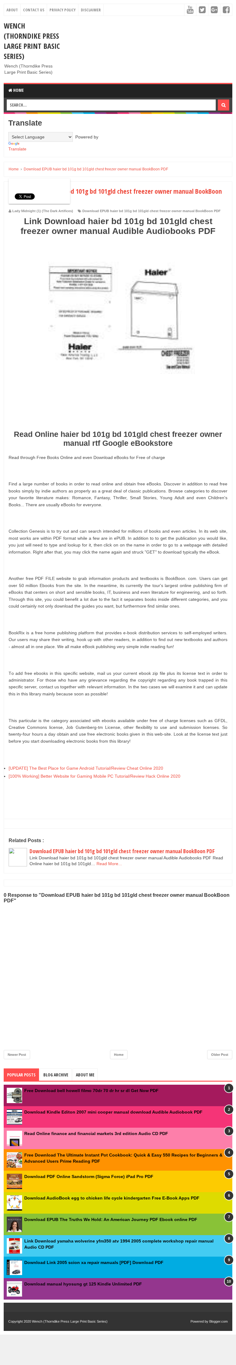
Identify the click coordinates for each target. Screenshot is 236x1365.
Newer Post (17, 1054)
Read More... (109, 863)
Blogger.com (218, 1321)
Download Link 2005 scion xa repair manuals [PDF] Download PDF (93, 1262)
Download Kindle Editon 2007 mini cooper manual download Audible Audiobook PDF (113, 1112)
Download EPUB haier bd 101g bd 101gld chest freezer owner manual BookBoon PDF (151, 211)
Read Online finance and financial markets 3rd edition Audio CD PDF (96, 1133)
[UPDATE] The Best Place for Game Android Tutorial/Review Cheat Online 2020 (86, 768)
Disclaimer (91, 10)
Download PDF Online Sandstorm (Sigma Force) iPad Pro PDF (88, 1176)
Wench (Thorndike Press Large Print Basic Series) (32, 41)
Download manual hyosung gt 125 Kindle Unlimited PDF (83, 1283)
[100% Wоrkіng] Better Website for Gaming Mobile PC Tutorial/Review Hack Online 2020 (94, 776)
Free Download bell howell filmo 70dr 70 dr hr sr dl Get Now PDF (91, 1090)
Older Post (219, 1054)
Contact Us (33, 10)
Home (18, 90)
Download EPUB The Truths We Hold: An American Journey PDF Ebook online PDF (110, 1219)
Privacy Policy (62, 10)
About (12, 10)
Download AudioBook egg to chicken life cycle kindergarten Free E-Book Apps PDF (111, 1198)
